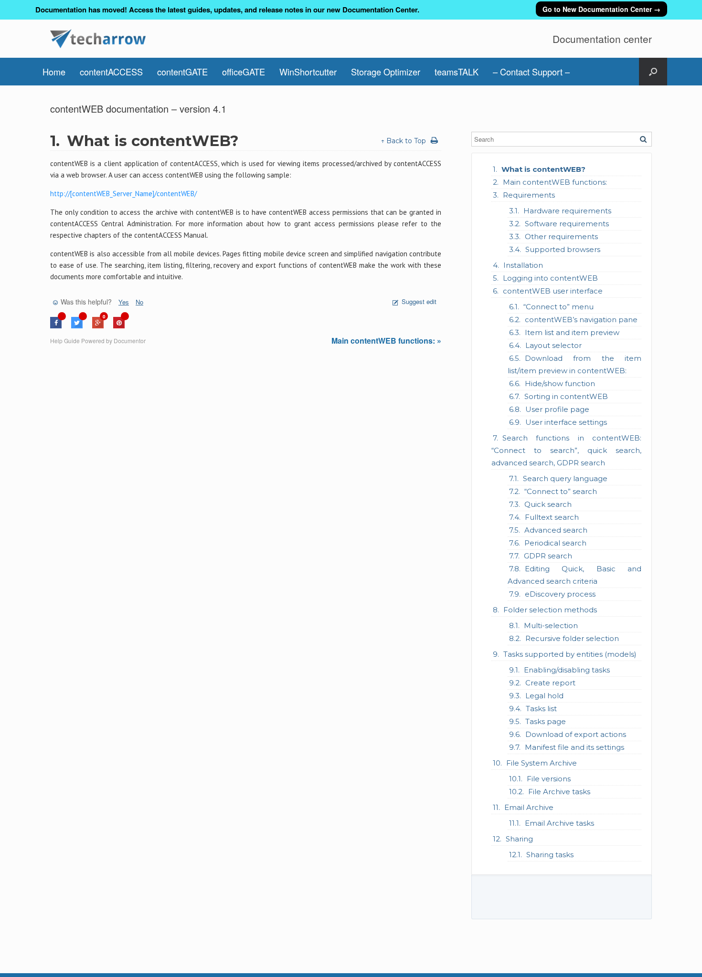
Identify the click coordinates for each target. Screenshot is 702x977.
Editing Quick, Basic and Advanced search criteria (574, 575)
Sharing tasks (550, 854)
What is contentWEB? (543, 169)
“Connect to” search (560, 491)
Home (54, 71)
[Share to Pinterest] (119, 325)
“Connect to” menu (558, 306)
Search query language (565, 478)
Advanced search (555, 530)
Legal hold (544, 695)
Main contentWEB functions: (555, 182)
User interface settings (566, 422)
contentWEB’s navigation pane (581, 319)
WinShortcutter (308, 71)
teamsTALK (457, 71)
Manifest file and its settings (574, 747)
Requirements (529, 195)
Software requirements (567, 223)
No (139, 301)
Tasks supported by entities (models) (570, 654)
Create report (550, 682)
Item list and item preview (572, 332)
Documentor (130, 340)
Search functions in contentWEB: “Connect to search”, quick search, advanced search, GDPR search (566, 450)
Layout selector (553, 345)
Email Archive (528, 807)
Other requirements (561, 236)
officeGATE (243, 71)
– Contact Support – (531, 71)
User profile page (557, 409)
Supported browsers (562, 249)
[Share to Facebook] (56, 325)
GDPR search (548, 555)
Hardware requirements (567, 210)
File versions (549, 778)
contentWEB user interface (553, 290)
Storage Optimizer (385, 71)
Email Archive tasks (559, 823)
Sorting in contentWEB (566, 396)
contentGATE (182, 71)
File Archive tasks (559, 791)
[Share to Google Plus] (98, 325)
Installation (523, 265)
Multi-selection (551, 625)
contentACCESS (111, 71)
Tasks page (545, 721)
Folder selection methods (550, 609)
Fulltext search (552, 517)
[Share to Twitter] (77, 325)
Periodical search (555, 542)
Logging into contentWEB (550, 278)
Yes (123, 301)
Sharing (519, 838)
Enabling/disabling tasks (567, 669)
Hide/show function (560, 383)
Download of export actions (575, 734)
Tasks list (541, 708)
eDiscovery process (560, 594)
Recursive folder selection (572, 638)
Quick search (548, 504)
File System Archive (541, 762)
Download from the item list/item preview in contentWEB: (574, 364)
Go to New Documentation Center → (601, 9)
